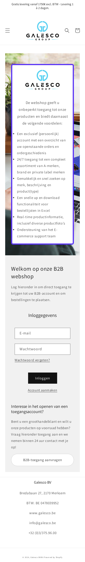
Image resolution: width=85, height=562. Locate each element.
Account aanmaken (42, 390)
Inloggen (42, 378)
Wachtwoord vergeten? (32, 360)
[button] (7, 30)
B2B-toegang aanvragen (42, 460)
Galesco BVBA (36, 557)
